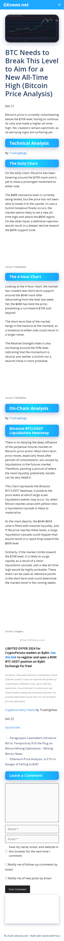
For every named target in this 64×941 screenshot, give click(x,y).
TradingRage (18, 153)
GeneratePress (51, 935)
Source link (12, 727)
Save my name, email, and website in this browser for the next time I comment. (33, 851)
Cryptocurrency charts (20, 710)
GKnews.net (16, 5)
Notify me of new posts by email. (30, 878)
